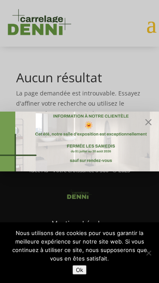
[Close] (148, 122)
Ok (79, 269)
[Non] (148, 253)
